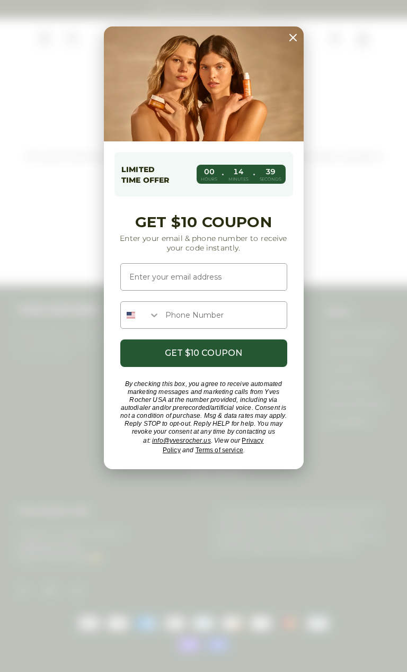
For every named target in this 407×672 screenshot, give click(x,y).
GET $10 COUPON (203, 353)
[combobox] (140, 315)
